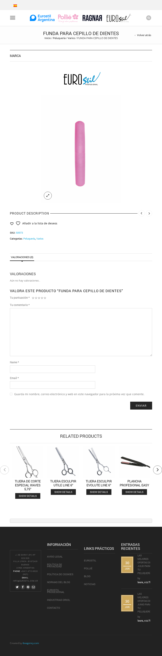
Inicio (47, 38)
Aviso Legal (55, 556)
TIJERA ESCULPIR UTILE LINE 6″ (63, 483)
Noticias (89, 584)
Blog (87, 576)
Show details (28, 495)
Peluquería (59, 38)
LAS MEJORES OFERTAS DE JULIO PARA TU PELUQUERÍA (145, 564)
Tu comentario (20, 305)
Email (14, 378)
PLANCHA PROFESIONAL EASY (134, 483)
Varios (71, 38)
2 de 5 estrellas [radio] (35, 298)
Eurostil (90, 560)
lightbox (48, 196)
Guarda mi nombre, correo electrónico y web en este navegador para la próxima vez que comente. (79, 394)
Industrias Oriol (58, 600)
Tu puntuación (20, 297)
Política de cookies (60, 574)
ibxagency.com (31, 643)
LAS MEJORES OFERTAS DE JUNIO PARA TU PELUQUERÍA (145, 602)
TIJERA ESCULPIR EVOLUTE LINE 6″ (99, 483)
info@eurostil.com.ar (25, 581)
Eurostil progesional (55, 591)
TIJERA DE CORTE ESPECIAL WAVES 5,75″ (28, 485)
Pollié (88, 568)
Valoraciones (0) (22, 257)
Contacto (53, 608)
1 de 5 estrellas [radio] (33, 298)
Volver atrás (144, 35)
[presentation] (4, 470)
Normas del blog (58, 582)
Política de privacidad (54, 565)
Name (14, 362)
